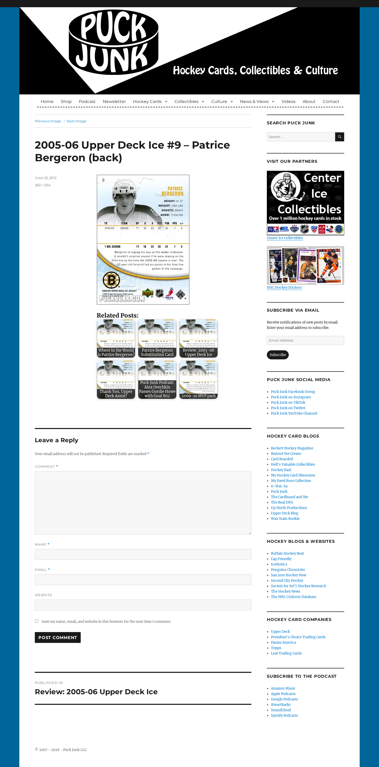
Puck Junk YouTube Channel (294, 413)
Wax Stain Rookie (285, 518)
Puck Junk (279, 491)
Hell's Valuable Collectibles (293, 464)
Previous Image (48, 121)
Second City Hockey (287, 580)
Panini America (283, 642)
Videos (288, 101)
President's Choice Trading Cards (298, 637)
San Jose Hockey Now (288, 575)
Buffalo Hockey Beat (287, 553)
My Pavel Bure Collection (291, 481)
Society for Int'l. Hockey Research (298, 586)
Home (47, 101)
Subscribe (278, 355)
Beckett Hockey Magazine (292, 448)
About (309, 101)
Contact (331, 101)
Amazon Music (283, 688)
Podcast (87, 101)
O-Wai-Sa (279, 486)
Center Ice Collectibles (285, 238)
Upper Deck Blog (284, 513)
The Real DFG (282, 502)
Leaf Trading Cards (286, 653)
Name (42, 544)
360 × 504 (43, 185)
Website (43, 595)
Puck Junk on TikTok (288, 402)
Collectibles (187, 101)
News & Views (254, 101)
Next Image (76, 121)
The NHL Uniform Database (293, 597)
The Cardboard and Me (289, 497)
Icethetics (279, 564)
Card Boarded (282, 459)
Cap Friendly (281, 559)
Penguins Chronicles (288, 570)
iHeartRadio (281, 705)
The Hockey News (285, 591)
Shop (66, 101)
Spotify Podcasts (284, 715)
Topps (276, 648)
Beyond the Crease (286, 453)
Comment (46, 466)
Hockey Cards (147, 101)
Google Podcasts (284, 699)
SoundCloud (281, 710)
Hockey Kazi (281, 470)
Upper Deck (280, 631)
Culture (219, 101)
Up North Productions (289, 508)
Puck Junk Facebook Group (293, 392)
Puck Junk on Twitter (288, 408)
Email (42, 570)
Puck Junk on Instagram (291, 397)
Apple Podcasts (283, 694)
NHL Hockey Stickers (284, 287)
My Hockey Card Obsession (293, 475)
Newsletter (114, 101)
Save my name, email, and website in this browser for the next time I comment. (106, 621)
